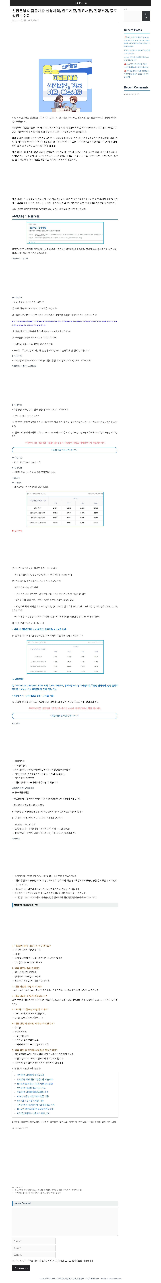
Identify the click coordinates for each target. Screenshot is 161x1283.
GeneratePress (115, 1278)
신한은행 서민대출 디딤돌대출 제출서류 (35, 1079)
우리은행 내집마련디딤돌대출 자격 (32, 1092)
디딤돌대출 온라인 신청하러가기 (64, 716)
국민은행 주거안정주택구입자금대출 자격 (35, 1105)
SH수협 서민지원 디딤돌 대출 (30, 1101)
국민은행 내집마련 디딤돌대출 (30, 1075)
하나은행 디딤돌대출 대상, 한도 (31, 1088)
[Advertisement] (65, 41)
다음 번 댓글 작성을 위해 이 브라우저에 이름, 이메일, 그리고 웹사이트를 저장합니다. (54, 1261)
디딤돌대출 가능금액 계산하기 (64, 450)
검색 (125, 9)
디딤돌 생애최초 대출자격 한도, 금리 (33, 1113)
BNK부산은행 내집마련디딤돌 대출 (33, 1096)
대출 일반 (78, 3)
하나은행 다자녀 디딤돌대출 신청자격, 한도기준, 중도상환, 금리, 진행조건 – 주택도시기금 (48, 1190)
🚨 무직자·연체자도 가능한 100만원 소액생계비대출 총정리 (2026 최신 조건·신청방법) (136, 74)
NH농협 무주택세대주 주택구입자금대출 (35, 1109)
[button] (85, 3)
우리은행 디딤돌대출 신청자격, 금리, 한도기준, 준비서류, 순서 (38, 1193)
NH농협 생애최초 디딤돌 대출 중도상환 (35, 1084)
